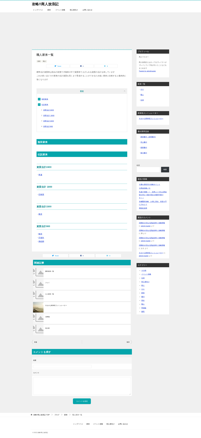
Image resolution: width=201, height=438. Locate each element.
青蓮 (40, 175)
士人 (142, 89)
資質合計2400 (48, 110)
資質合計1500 (48, 121)
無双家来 (45, 99)
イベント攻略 (60, 10)
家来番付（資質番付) (148, 137)
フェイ (47, 282)
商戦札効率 (143, 208)
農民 (143, 312)
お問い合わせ (87, 10)
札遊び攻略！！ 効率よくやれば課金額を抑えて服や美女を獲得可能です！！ (153, 195)
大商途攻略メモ (144, 188)
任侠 (142, 100)
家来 (49, 10)
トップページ (38, 10)
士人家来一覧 (49, 294)
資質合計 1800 (48, 115)
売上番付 (144, 142)
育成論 (143, 308)
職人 (44, 61)
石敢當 (41, 194)
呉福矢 (41, 238)
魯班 (40, 234)
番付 (143, 297)
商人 (143, 285)
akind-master (146, 226)
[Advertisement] (100, 29)
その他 (143, 270)
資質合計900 (48, 126)
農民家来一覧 (49, 271)
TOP (41, 415)
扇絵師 (41, 241)
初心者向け (74, 10)
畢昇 (40, 214)
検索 (138, 165)
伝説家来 (45, 105)
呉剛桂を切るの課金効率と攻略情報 (152, 223)
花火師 (47, 328)
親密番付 (144, 147)
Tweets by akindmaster (147, 71)
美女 (143, 300)
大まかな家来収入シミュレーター (56, 305)
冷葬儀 (47, 317)
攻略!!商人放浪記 (45, 4)
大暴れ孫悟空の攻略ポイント (149, 184)
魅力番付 (144, 153)
